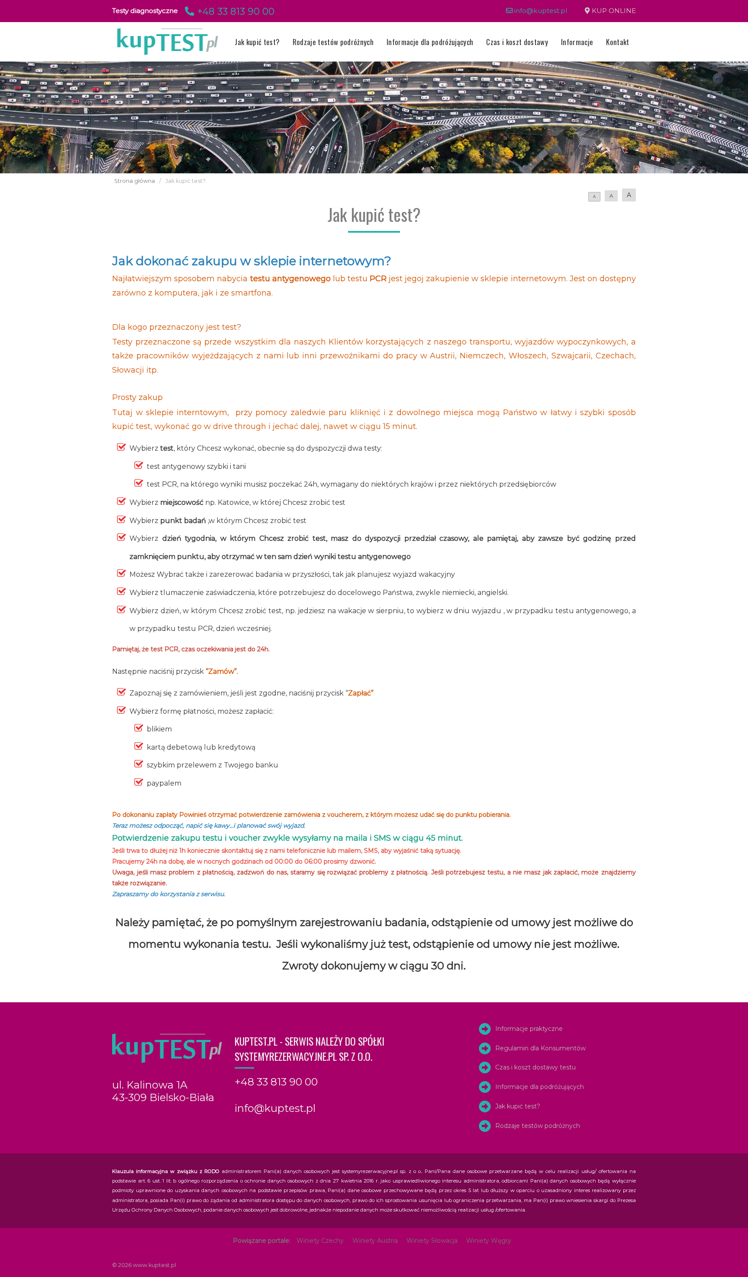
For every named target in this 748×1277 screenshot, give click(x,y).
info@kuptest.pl (540, 10)
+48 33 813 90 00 (234, 11)
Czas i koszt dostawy (517, 41)
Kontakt (617, 41)
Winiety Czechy (320, 1241)
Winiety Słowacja (432, 1241)
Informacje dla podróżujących (430, 41)
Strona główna (134, 181)
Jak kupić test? (257, 41)
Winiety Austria (375, 1241)
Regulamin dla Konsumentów (540, 1048)
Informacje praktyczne (529, 1029)
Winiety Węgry (488, 1241)
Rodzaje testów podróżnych (333, 41)
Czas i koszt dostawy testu (535, 1067)
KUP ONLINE (614, 10)
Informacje (577, 41)
